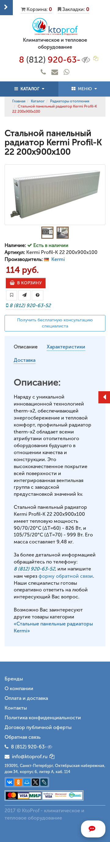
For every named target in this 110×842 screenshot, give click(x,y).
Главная (18, 101)
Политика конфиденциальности (43, 717)
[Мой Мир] (27, 782)
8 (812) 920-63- (29, 747)
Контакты (16, 708)
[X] (35, 782)
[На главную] (55, 26)
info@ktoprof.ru (28, 756)
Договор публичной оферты (38, 727)
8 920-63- (49, 60)
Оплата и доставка (26, 698)
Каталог (38, 101)
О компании (19, 688)
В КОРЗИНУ (28, 283)
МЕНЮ (84, 88)
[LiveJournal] (44, 782)
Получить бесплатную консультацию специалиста (55, 323)
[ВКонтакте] (9, 782)
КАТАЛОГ (30, 88)
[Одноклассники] (18, 782)
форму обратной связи (65, 576)
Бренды (14, 679)
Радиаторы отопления (69, 101)
